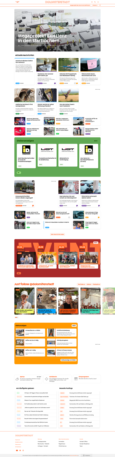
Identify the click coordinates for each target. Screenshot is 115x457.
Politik (61, 205)
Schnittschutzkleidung (63, 330)
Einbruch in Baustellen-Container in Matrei (57, 222)
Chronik (17, 83)
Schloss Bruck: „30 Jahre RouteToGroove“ (46, 266)
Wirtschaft (40, 83)
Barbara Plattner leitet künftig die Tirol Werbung (91, 130)
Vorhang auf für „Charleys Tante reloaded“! (67, 266)
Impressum (17, 439)
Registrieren (62, 443)
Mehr (96, 141)
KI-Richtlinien (18, 446)
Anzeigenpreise (42, 441)
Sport (57, 133)
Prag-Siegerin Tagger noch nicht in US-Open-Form (91, 224)
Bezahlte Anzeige (97, 89)
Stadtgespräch (19, 205)
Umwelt (17, 113)
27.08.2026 (21, 83)
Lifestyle (61, 83)
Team (81, 446)
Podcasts (96, 284)
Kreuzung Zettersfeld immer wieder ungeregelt (83, 5)
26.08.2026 (22, 113)
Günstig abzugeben (62, 340)
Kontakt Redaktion (84, 443)
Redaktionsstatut (19, 442)
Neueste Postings (66, 388)
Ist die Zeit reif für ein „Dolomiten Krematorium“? (91, 120)
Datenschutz (18, 444)
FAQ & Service (62, 446)
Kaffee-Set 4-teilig (31, 350)
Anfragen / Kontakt (43, 446)
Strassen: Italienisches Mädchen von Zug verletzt (33, 130)
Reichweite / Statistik (43, 443)
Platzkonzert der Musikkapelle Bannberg (87, 266)
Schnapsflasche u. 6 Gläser (33, 330)
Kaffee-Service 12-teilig (32, 340)
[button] (18, 172)
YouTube (81, 284)
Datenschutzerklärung (74, 455)
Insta (88, 284)
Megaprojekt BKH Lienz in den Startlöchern (60, 5)
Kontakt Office (83, 441)
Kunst (87, 217)
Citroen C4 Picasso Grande (64, 350)
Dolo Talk (58, 217)
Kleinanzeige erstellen (68, 360)
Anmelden (61, 441)
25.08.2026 (24, 205)
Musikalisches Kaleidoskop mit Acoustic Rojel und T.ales (26, 266)
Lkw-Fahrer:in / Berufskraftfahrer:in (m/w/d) (87, 160)
